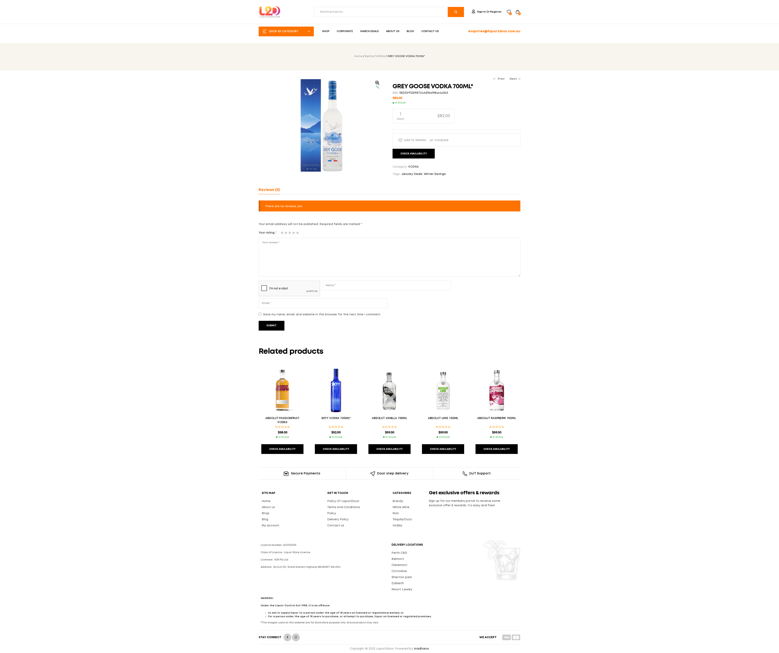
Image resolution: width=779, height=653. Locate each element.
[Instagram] (296, 637)
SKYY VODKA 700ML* (336, 418)
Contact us (335, 525)
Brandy (398, 501)
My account (270, 525)
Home (358, 56)
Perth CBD (399, 553)
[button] (377, 85)
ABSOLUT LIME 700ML (443, 418)
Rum (396, 513)
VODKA (380, 56)
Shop (265, 513)
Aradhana (421, 649)
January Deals (411, 174)
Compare (442, 140)
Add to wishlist (415, 140)
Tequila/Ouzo (402, 519)
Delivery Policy (338, 519)
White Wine (401, 507)
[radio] (423, 116)
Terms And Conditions (343, 507)
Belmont (398, 559)
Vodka (397, 525)
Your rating (268, 233)
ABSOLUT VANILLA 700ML (389, 418)
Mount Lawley (402, 589)
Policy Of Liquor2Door (343, 501)
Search (456, 12)
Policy (331, 513)
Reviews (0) (269, 190)
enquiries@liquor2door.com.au (494, 31)
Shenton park (402, 577)
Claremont (399, 565)
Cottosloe (399, 571)
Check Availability (413, 154)
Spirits (369, 56)
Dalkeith (398, 583)
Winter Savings (435, 174)
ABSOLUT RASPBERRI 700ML (496, 418)
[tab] (269, 190)
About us (268, 507)
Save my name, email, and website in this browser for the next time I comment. (322, 314)
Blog (265, 519)
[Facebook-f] (287, 637)
